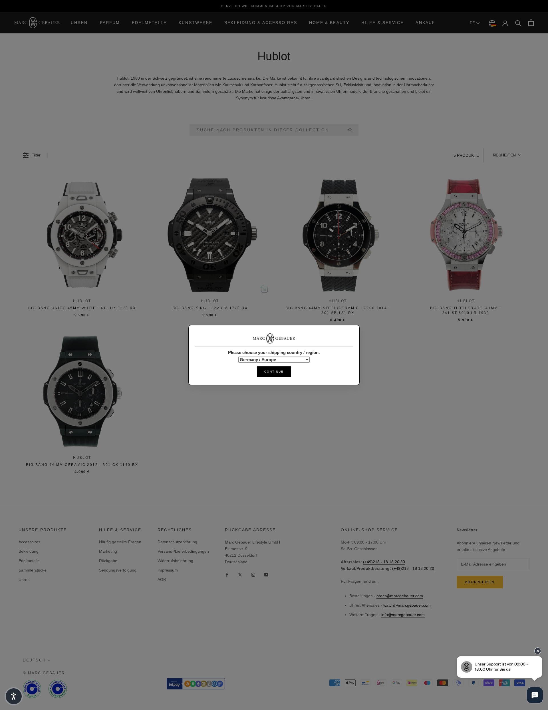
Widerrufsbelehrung (175, 560)
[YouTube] (266, 574)
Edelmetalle (149, 22)
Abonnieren (480, 582)
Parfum (110, 22)
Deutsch (34, 660)
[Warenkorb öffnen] (531, 22)
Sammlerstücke (33, 570)
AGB (162, 579)
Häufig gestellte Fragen (120, 542)
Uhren (79, 22)
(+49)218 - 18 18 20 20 (413, 568)
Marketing (108, 551)
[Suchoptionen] (352, 130)
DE (473, 23)
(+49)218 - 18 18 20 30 (384, 562)
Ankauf (425, 22)
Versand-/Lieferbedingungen (183, 551)
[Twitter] (240, 574)
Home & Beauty (329, 22)
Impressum (168, 570)
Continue (274, 371)
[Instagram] (253, 574)
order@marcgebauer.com (399, 596)
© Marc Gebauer (44, 673)
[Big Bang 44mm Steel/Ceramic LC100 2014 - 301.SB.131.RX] (338, 234)
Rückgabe (108, 560)
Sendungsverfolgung (117, 570)
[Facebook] (227, 574)
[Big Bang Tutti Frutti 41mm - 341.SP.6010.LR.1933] (465, 234)
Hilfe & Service (382, 22)
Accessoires (29, 542)
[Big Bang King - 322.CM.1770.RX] (210, 234)
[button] (507, 155)
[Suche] (518, 23)
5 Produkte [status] (466, 155)
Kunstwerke (195, 22)
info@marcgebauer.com (403, 614)
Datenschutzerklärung (177, 542)
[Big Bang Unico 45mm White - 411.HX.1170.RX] (82, 234)
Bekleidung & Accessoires (260, 22)
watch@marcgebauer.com (407, 605)
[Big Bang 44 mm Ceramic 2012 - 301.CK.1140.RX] (82, 391)
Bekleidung (29, 551)
